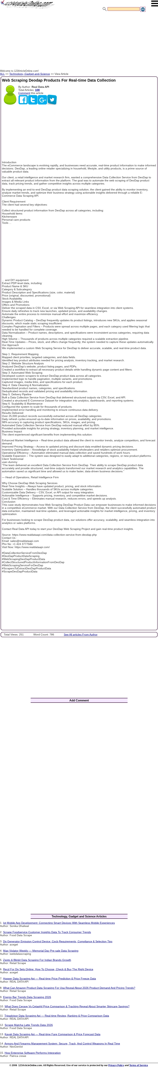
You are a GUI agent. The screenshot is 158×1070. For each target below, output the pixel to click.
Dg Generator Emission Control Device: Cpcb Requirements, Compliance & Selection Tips (57, 941)
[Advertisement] (79, 41)
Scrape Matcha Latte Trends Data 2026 (29, 1024)
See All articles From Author (80, 634)
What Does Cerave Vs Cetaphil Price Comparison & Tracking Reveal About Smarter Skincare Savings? (67, 1006)
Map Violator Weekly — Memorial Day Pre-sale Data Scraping (40, 950)
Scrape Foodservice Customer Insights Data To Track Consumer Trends (47, 932)
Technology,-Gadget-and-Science (29, 73)
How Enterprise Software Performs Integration (33, 1052)
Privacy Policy (116, 1065)
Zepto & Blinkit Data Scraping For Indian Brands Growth (37, 960)
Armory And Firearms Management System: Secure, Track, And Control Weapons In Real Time (62, 1043)
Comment (24, 93)
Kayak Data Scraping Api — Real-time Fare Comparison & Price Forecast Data (52, 1034)
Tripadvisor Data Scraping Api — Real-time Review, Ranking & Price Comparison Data (56, 1015)
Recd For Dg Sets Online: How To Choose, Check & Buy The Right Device (48, 969)
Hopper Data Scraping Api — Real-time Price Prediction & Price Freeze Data (49, 978)
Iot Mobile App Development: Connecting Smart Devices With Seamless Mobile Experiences (59, 922)
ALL (2, 73)
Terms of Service (138, 1065)
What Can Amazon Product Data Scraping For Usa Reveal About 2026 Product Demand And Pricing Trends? (69, 987)
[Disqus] (79, 756)
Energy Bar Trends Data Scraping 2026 (27, 997)
